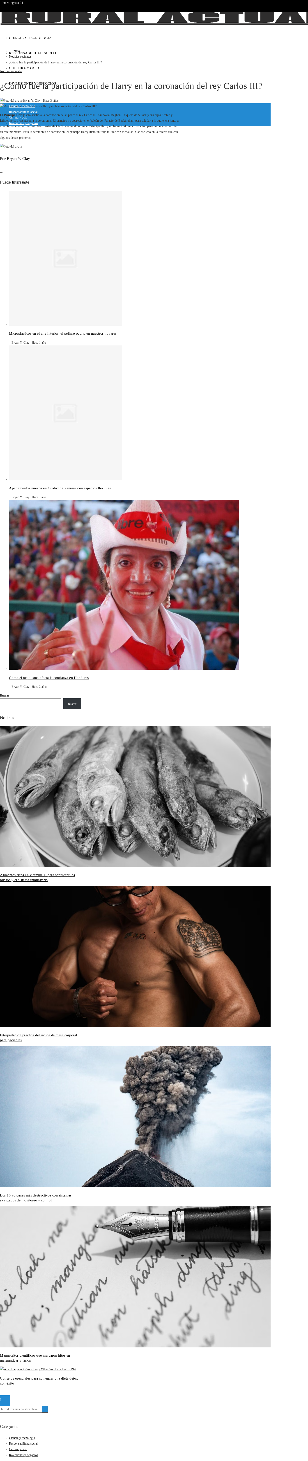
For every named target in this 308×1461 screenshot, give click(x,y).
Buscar (4, 695)
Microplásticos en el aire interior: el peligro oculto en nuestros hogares (63, 333)
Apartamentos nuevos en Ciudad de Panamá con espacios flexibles (60, 488)
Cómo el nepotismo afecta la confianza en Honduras (49, 678)
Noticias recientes (11, 71)
